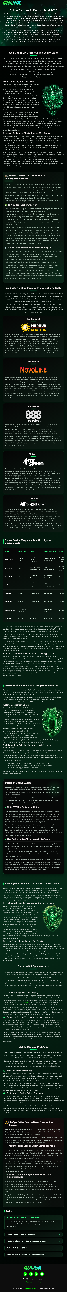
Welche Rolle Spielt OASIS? (17, 1248)
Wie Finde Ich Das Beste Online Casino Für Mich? (25, 1255)
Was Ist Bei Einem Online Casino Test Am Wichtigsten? (27, 1241)
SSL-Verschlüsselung (23, 1002)
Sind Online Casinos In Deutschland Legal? (23, 1217)
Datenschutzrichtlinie (33, 1282)
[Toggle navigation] (61, 3)
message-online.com (31, 1288)
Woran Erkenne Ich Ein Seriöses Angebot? (22, 1234)
